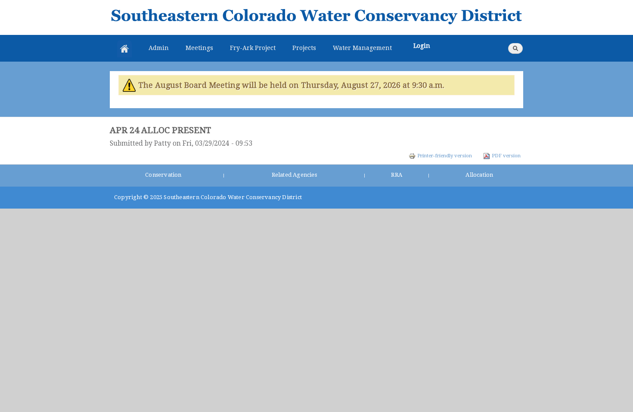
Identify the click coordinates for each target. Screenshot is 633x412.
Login (421, 45)
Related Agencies (294, 175)
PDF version (506, 156)
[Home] (316, 17)
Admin (159, 47)
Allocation (479, 175)
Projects (304, 47)
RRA (396, 175)
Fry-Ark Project (253, 47)
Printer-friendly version (444, 156)
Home (124, 48)
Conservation (163, 175)
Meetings (199, 47)
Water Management (362, 47)
